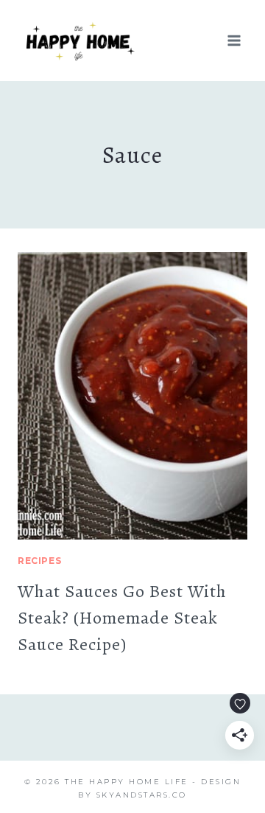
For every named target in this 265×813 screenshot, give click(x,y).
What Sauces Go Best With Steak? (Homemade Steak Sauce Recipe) (122, 617)
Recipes (39, 560)
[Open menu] (233, 40)
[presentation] (132, 396)
